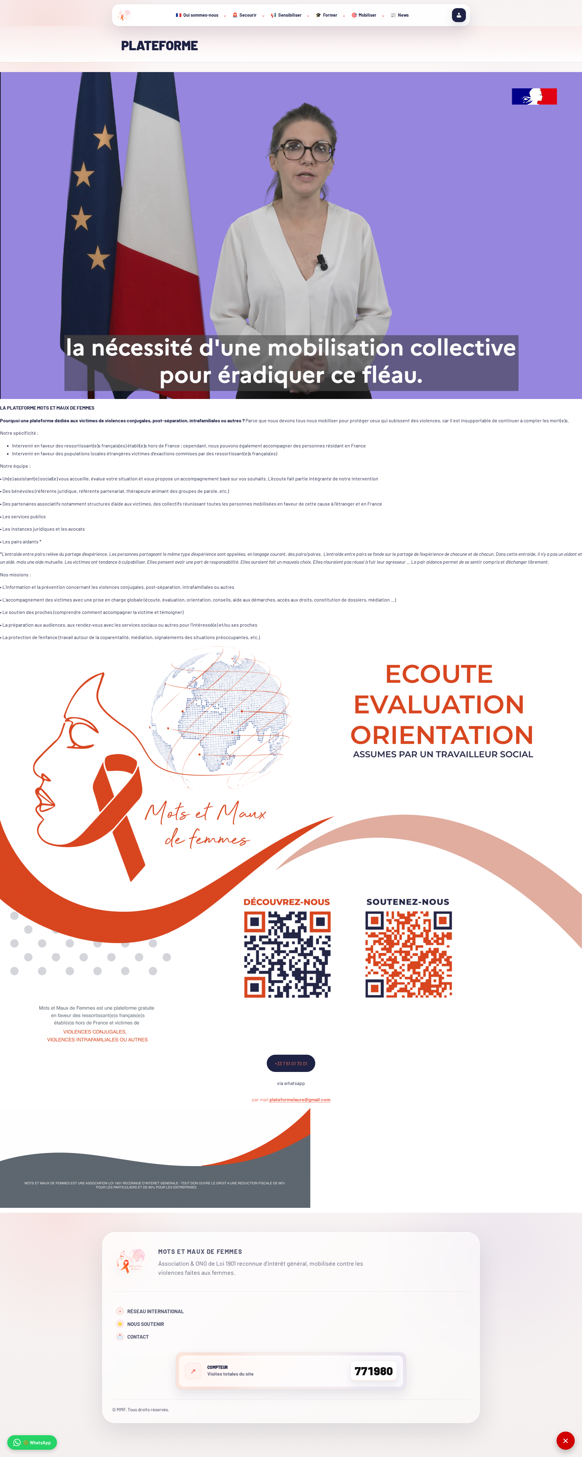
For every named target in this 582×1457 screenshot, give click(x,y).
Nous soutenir (140, 1324)
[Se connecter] (459, 15)
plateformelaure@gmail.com (299, 1099)
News (399, 15)
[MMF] (124, 15)
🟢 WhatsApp (37, 1442)
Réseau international (151, 1311)
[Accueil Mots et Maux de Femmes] (131, 1262)
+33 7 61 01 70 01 (291, 1063)
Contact (133, 1336)
